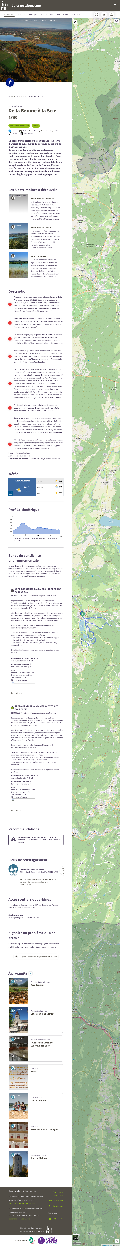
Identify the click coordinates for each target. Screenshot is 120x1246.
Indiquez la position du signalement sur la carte (38, 957)
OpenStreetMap (107, 1245)
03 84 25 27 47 (25, 885)
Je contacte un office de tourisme (22, 1204)
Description (34, 14)
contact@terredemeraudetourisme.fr (35, 882)
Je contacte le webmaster (19, 1219)
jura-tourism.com (56, 1201)
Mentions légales (56, 1206)
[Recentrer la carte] (75, 22)
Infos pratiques (62, 14)
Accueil (13, 96)
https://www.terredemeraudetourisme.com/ (38, 880)
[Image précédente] (13, 991)
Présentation (9, 14)
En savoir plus (16, 694)
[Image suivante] (24, 991)
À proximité (75, 14)
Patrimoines (22, 14)
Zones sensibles (47, 14)
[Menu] (114, 5)
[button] (117, 1241)
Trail (20, 96)
